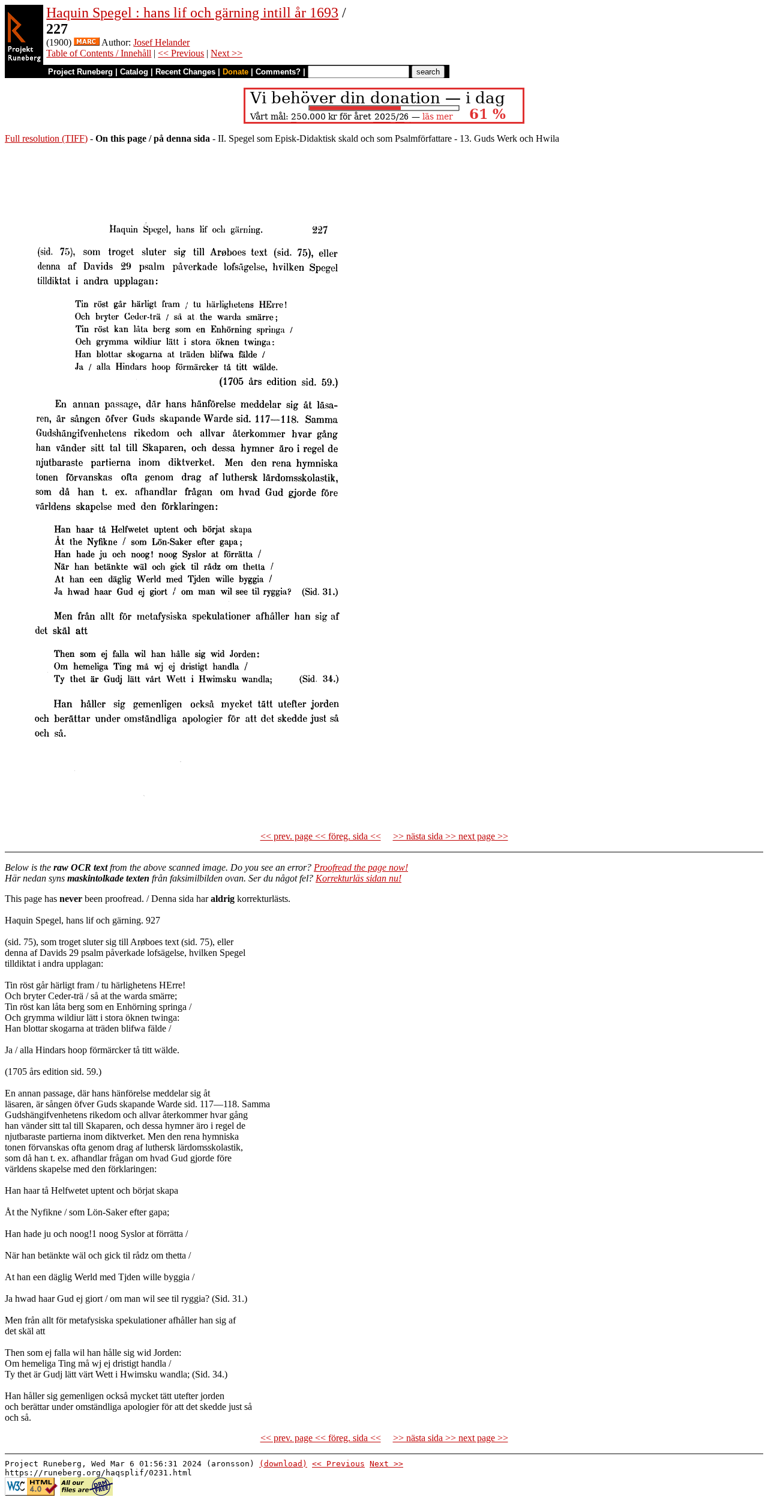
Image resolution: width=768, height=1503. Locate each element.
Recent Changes (185, 71)
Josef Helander (161, 42)
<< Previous (181, 53)
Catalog (134, 71)
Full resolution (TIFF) (46, 138)
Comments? (278, 71)
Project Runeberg (80, 71)
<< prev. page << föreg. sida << (320, 836)
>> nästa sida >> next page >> (450, 836)
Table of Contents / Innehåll (98, 53)
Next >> (226, 53)
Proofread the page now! (361, 867)
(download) (283, 1463)
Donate (235, 71)
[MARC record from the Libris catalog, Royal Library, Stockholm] (87, 42)
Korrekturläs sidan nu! (358, 878)
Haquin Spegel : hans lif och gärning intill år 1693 (192, 12)
